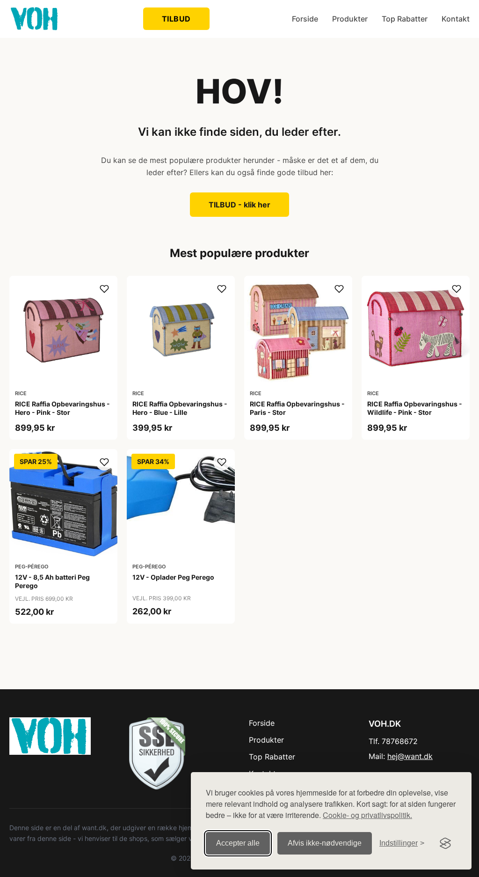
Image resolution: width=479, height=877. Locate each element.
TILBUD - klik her (239, 204)
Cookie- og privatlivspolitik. (367, 815)
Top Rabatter (405, 18)
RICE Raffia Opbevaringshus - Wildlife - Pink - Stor (414, 408)
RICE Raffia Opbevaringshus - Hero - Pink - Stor (62, 408)
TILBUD (176, 18)
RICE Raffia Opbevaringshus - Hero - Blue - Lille (179, 408)
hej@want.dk (410, 756)
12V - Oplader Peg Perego (173, 577)
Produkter (350, 18)
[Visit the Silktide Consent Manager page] (445, 843)
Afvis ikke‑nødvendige (325, 843)
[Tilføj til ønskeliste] (104, 288)
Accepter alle (238, 843)
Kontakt (456, 18)
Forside (305, 18)
